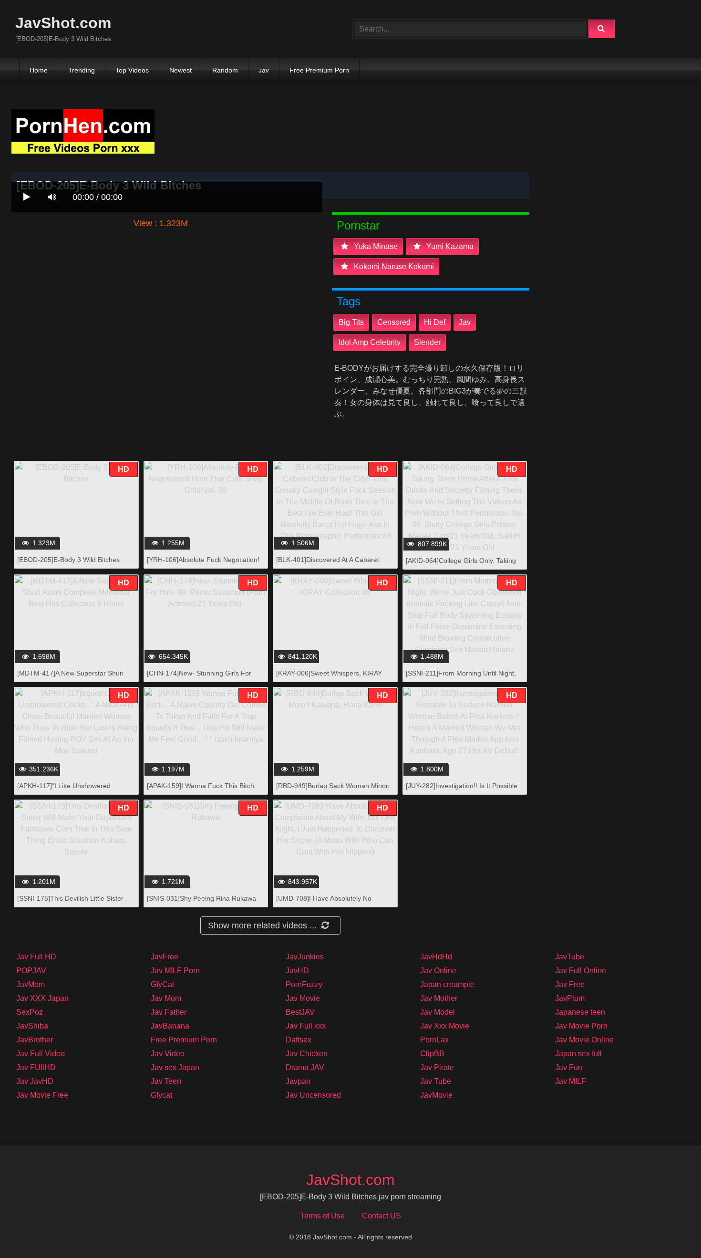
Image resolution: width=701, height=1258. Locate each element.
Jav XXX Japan (42, 998)
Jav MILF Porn (175, 971)
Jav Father (168, 1012)
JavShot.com (63, 22)
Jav (263, 70)
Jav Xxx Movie (444, 1026)
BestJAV (300, 1012)
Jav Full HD (36, 957)
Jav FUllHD (36, 1067)
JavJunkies (305, 957)
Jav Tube (435, 1081)
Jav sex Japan (175, 1067)
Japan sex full (578, 1054)
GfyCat (162, 984)
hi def (434, 322)
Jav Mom (166, 998)
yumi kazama (449, 246)
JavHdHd (436, 957)
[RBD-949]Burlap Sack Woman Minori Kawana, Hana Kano (333, 791)
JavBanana (170, 1026)
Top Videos (132, 70)
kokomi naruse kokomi (393, 266)
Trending (81, 70)
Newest (180, 70)
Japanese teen (580, 1012)
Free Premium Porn (319, 70)
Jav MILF (570, 1081)
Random (225, 70)
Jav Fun (568, 1067)
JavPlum (570, 998)
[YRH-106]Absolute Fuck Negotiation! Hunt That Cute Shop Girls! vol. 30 (203, 564)
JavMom (30, 984)
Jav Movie (303, 998)
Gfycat (161, 1095)
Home (39, 70)
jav (465, 322)
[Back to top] (669, 1229)
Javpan (298, 1081)
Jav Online (438, 971)
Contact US (381, 1216)
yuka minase (375, 246)
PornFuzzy (304, 984)
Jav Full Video (40, 1054)
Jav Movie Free (42, 1095)
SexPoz (29, 1012)
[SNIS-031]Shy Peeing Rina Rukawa (201, 898)
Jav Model (437, 1012)
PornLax (434, 1040)
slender (427, 342)
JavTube (569, 957)
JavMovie (436, 1095)
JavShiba (32, 1026)
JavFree (164, 957)
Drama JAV (305, 1067)
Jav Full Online (580, 971)
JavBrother (34, 1040)
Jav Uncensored (313, 1095)
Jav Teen (166, 1081)
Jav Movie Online (584, 1040)
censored (394, 322)
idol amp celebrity (370, 342)
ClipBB (432, 1054)
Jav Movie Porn (581, 1026)
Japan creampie (447, 984)
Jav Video (168, 1054)
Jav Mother (438, 998)
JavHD (297, 971)
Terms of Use (322, 1216)
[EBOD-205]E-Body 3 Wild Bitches (68, 559)
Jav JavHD (34, 1081)
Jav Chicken (307, 1054)
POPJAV (31, 971)
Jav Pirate (437, 1067)
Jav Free (570, 984)
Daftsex (298, 1040)
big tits (351, 322)
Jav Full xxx (306, 1026)
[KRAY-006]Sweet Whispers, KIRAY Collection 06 (329, 678)
